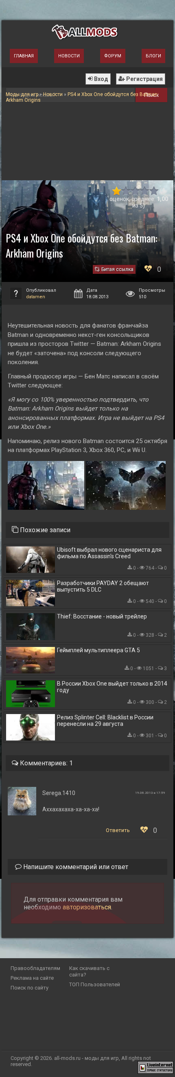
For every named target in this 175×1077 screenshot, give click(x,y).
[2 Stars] (126, 191)
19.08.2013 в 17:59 (150, 793)
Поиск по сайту (29, 988)
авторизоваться (87, 907)
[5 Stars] (154, 191)
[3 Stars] (135, 191)
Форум (112, 56)
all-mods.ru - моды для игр (86, 1058)
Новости (69, 56)
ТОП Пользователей (94, 984)
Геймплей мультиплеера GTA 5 (98, 650)
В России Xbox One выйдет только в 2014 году (112, 686)
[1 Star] (116, 191)
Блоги (153, 56)
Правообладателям (35, 968)
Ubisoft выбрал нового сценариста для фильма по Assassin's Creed (109, 552)
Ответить (118, 830)
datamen (35, 296)
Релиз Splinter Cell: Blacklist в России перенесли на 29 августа (105, 720)
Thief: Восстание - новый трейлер (102, 616)
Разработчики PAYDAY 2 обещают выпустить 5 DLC (103, 586)
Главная (24, 56)
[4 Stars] (144, 191)
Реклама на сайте (32, 978)
